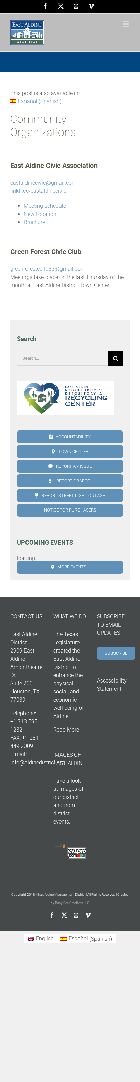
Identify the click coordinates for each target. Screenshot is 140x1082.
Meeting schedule (45, 206)
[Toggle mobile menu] (126, 24)
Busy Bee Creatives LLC (72, 903)
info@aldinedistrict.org (37, 762)
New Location (40, 214)
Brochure (34, 222)
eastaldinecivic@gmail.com (43, 182)
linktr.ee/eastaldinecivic (38, 191)
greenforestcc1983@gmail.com (47, 269)
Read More (66, 729)
